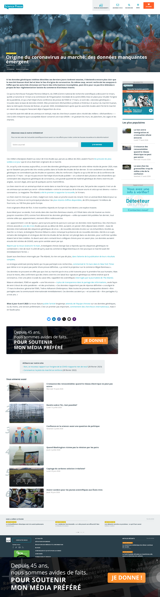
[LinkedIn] (54, 319)
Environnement (127, 542)
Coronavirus (10, 69)
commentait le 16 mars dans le (93, 264)
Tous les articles (150, 519)
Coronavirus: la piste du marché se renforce (43, 370)
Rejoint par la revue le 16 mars (23, 246)
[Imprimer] (74, 319)
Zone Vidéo (39, 554)
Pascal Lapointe (10, 65)
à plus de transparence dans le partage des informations (81, 282)
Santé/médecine (11, 53)
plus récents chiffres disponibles (67, 200)
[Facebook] (59, 319)
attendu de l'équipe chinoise (78, 303)
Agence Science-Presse (12, 526)
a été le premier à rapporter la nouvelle (57, 192)
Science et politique (22, 69)
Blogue (37, 547)
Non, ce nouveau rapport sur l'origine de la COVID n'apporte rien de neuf (56, 366)
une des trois (28, 226)
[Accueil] (15, 7)
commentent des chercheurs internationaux (89, 306)
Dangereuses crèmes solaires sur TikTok (20, 524)
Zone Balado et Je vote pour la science (48, 551)
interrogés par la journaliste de (94, 278)
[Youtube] (19, 548)
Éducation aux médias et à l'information (49, 544)
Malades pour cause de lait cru (115, 524)
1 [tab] (76, 532)
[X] (64, 319)
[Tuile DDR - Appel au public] (138, 199)
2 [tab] (78, 532)
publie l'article (49, 303)
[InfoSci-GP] (138, 99)
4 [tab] (82, 532)
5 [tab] (84, 532)
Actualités (39, 538)
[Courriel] (69, 319)
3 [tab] (80, 532)
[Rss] (23, 548)
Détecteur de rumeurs (42, 541)
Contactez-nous (22, 540)
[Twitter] (16, 548)
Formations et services (43, 557)
